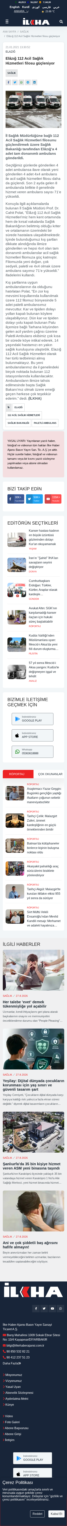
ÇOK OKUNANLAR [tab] (50, 774)
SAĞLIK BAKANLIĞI (18, 423)
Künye (9, 1404)
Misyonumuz (13, 1374)
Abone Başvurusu (16, 1428)
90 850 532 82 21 (18, 1351)
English (15, 7)
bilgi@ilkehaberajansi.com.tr (25, 1345)
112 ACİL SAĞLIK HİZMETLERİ (24, 415)
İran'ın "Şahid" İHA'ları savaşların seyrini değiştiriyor (43, 562)
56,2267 (34, 2)
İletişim (9, 1440)
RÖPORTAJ (35, 626)
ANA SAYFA (9, 31)
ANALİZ (33, 681)
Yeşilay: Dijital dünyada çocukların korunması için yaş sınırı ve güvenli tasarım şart (33, 1085)
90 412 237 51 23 (18, 1357)
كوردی (36, 7)
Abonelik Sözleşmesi (19, 1392)
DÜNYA (33, 571)
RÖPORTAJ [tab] (16, 774)
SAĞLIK (24, 31)
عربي (56, 7)
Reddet (37, 1513)
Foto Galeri (12, 1422)
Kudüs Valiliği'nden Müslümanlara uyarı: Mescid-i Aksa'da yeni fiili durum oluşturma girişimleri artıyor (43, 644)
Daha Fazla (10, 1363)
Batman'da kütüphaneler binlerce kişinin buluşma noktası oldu (43, 848)
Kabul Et (56, 1513)
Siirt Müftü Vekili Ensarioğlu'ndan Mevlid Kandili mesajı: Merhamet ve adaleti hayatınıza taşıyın (43, 920)
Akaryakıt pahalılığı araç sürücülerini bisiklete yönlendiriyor (43, 871)
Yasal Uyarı (13, 1386)
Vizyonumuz (13, 1380)
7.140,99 (47, 2)
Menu (8, 21)
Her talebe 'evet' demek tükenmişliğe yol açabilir (25, 1004)
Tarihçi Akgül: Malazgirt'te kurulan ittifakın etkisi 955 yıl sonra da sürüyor (43, 894)
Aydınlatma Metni (16, 1398)
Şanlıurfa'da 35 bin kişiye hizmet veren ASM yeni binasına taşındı (31, 1166)
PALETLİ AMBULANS (45, 423)
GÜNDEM (34, 599)
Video (8, 1416)
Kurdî (25, 7)
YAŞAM (32, 548)
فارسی (46, 7)
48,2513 (22, 2)
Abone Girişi (12, 1434)
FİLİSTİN (33, 653)
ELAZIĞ (10, 51)
